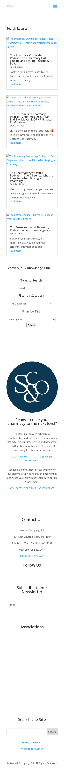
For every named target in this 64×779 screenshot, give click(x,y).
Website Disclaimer (32, 748)
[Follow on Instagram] (28, 576)
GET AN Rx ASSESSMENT (39, 488)
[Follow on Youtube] (15, 576)
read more (16, 84)
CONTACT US (19, 456)
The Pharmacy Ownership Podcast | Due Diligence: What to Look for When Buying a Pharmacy (31, 177)
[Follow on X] (35, 576)
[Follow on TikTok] (49, 576)
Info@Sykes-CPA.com (32, 556)
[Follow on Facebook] (22, 576)
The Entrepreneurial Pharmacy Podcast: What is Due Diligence (30, 229)
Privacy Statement (32, 742)
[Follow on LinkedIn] (42, 576)
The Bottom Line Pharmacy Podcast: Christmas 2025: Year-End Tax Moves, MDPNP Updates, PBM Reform (31, 118)
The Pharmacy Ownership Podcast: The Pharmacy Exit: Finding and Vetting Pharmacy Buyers (29, 59)
